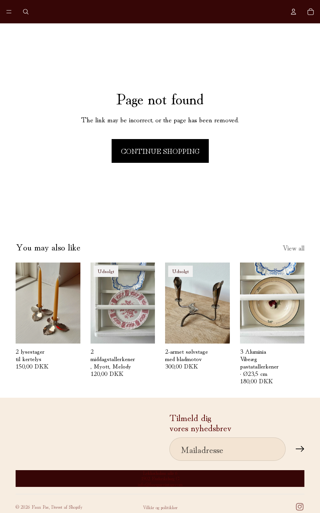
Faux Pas (40, 506)
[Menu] (9, 12)
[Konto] (293, 11)
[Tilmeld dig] (300, 449)
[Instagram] (299, 506)
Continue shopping (160, 151)
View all (293, 247)
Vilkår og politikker (160, 507)
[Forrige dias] (173, 303)
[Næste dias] (221, 303)
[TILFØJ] (68, 331)
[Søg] (25, 11)
